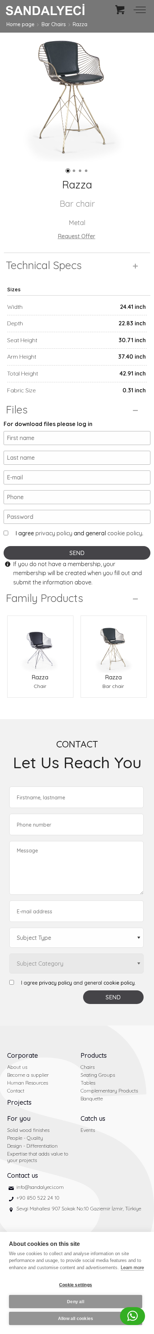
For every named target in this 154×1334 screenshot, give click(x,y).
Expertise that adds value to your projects (37, 1157)
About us (17, 1067)
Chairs (88, 1067)
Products (94, 1055)
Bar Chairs (54, 24)
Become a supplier (28, 1075)
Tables (88, 1083)
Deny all (75, 1301)
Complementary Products (109, 1090)
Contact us (22, 1175)
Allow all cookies (75, 1318)
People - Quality (25, 1138)
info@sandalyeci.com (40, 1187)
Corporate (22, 1055)
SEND (77, 552)
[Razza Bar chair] (113, 644)
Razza (80, 24)
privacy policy (53, 533)
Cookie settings (75, 1284)
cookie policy (124, 533)
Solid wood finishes (28, 1130)
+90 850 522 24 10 (37, 1198)
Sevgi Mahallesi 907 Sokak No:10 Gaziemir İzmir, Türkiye (78, 1208)
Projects (19, 1102)
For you (18, 1118)
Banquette (92, 1098)
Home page (20, 24)
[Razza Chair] (40, 644)
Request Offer (76, 236)
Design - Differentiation (32, 1146)
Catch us (93, 1118)
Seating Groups (98, 1075)
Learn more (132, 1267)
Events (88, 1130)
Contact (15, 1090)
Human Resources (27, 1083)
